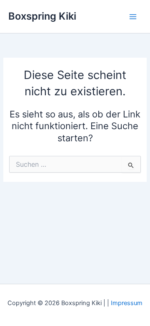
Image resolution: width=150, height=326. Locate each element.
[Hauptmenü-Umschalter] (133, 16)
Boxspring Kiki (42, 16)
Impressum (126, 303)
